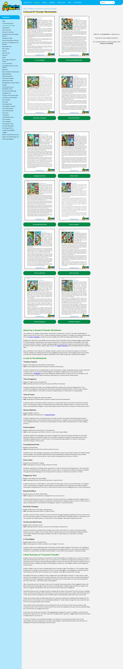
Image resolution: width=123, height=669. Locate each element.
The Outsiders (6, 121)
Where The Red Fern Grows (10, 135)
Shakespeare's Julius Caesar (10, 83)
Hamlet (4, 51)
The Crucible (6, 100)
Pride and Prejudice (8, 78)
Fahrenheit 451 (6, 46)
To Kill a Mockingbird (8, 130)
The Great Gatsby (7, 108)
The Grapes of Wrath (8, 106)
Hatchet (4, 55)
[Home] (11, 6)
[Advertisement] (106, 19)
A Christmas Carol (7, 23)
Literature (39, 9)
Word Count (61, 2)
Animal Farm (6, 28)
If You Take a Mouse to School (9, 60)
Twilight (4, 132)
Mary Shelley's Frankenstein (10, 72)
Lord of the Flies (7, 63)
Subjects (37, 2)
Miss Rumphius (6, 74)
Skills (69, 2)
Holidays (52, 2)
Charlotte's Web (7, 38)
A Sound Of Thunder (8, 25)
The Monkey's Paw (7, 117)
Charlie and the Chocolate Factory (10, 35)
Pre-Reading (77, 2)
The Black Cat (6, 93)
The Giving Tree (7, 104)
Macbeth (5, 70)
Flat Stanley (5, 49)
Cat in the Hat (6, 30)
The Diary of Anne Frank (9, 97)
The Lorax (5, 113)
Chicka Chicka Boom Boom (10, 40)
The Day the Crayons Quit (10, 95)
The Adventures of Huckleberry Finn (8, 88)
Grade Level (27, 2)
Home (25, 9)
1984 (3, 21)
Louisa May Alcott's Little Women (10, 66)
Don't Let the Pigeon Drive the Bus (10, 43)
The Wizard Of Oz (7, 128)
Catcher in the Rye (8, 32)
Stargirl (4, 85)
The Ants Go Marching (9, 91)
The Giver (5, 102)
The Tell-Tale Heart (8, 126)
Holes (4, 57)
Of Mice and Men (7, 76)
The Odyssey (6, 119)
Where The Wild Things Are (10, 137)
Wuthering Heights (8, 139)
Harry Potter (6, 53)
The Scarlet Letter (7, 124)
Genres (44, 2)
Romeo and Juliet (7, 80)
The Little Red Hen (7, 111)
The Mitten (5, 115)
